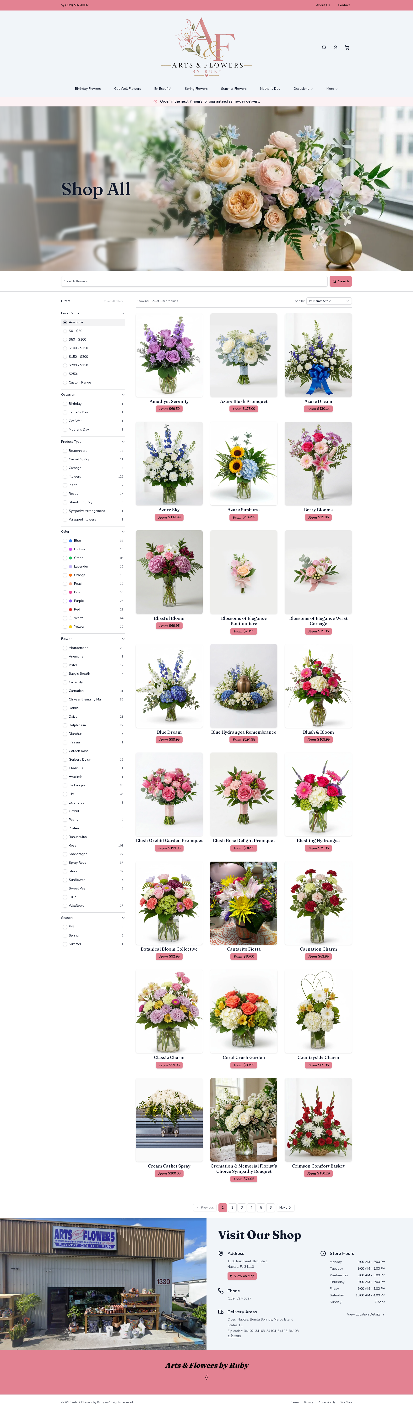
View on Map (244, 1276)
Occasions (301, 88)
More (330, 88)
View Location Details (363, 1314)
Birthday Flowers (88, 88)
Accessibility (327, 1402)
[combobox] (329, 301)
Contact (344, 5)
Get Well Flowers (127, 88)
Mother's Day (270, 88)
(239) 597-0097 (77, 5)
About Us (323, 5)
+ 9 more (234, 1335)
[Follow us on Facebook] (206, 1377)
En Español (162, 88)
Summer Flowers (234, 88)
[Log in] (335, 47)
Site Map (346, 1402)
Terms (295, 1402)
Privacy (309, 1402)
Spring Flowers (196, 88)
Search (343, 281)
